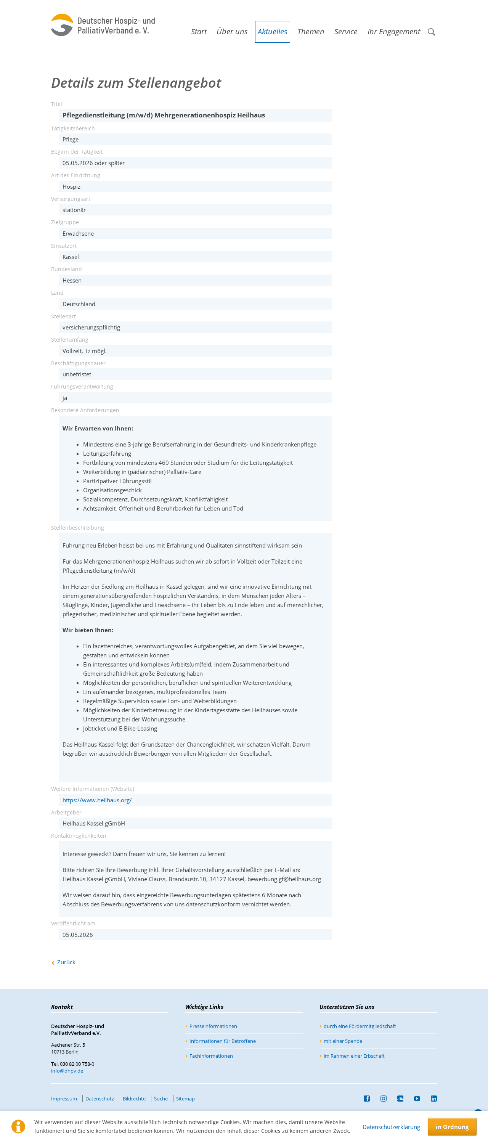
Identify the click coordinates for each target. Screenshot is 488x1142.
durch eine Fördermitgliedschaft (360, 1026)
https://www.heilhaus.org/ (97, 800)
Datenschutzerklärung (391, 1127)
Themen (310, 31)
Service (346, 31)
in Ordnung (452, 1127)
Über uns (232, 31)
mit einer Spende (343, 1041)
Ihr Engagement (394, 31)
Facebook (364, 1098)
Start (199, 31)
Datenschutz (99, 1098)
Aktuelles (272, 31)
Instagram (380, 1098)
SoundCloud (397, 1098)
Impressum (64, 1098)
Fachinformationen (211, 1055)
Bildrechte (134, 1098)
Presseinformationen (213, 1026)
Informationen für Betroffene (222, 1041)
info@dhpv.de (67, 1070)
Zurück (66, 962)
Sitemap (185, 1098)
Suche (434, 28)
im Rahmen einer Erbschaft (354, 1055)
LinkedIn (431, 1098)
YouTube (414, 1098)
